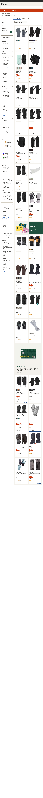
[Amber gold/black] (30, 249)
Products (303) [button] (17, 18)
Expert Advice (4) (25, 18)
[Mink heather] (32, 150)
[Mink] (32, 40)
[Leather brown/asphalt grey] (19, 390)
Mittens (4, 45)
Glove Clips (5, 48)
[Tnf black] (30, 390)
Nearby (11, 30)
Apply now (19, 372)
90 (41, 22)
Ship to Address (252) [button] (7, 37)
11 (32, 490)
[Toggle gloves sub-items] (2, 43)
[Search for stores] (11, 32)
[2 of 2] (35, 95)
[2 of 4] (21, 247)
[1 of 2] (21, 38)
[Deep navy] (34, 40)
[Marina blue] (21, 308)
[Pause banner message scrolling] (38, 11)
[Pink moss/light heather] (21, 68)
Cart (39, 4)
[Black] (30, 40)
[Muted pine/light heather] (19, 68)
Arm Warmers (6, 46)
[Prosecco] (36, 40)
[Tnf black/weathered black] (17, 390)
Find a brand (4, 53)
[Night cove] (19, 418)
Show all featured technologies (5, 218)
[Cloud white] (19, 308)
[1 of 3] (34, 204)
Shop (6, 4)
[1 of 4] (34, 38)
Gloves (4, 43)
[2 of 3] (21, 204)
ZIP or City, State (4, 30)
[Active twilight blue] (32, 68)
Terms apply (32, 230)
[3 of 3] (35, 204)
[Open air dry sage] (32, 179)
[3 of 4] (35, 38)
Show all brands (5, 67)
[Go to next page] (35, 490)
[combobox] (21, 7)
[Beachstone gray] (30, 179)
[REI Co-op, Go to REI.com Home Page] (2, 4)
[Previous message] (4, 11)
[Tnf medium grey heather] (32, 390)
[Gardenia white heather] (17, 68)
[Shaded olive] (32, 249)
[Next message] (37, 11)
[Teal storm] (19, 40)
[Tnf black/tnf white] (34, 390)
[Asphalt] (17, 40)
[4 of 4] (22, 247)
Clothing (3, 13)
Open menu (41, 4)
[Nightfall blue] (21, 278)
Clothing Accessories (8, 13)
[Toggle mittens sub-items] (2, 45)
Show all (3, 83)
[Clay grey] (30, 206)
